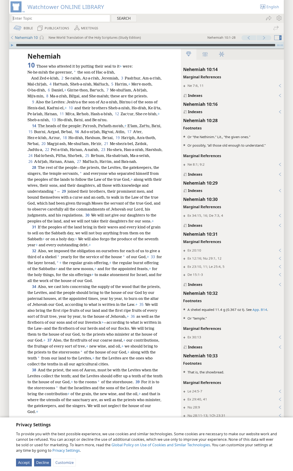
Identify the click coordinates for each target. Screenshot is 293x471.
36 (133, 316)
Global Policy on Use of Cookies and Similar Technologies (160, 444)
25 (87, 155)
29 (64, 191)
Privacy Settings (66, 450)
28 (34, 167)
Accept (24, 462)
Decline (42, 462)
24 (30, 155)
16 (77, 131)
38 (34, 369)
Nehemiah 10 (26, 37)
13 (54, 119)
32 (34, 250)
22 (47, 149)
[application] (146, 45)
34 (34, 286)
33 (153, 256)
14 (34, 125)
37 (49, 340)
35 (141, 304)
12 (117, 113)
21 (106, 143)
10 (71, 107)
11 (62, 113)
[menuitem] (279, 18)
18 (65, 137)
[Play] (12, 45)
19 (118, 137)
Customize (64, 462)
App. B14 (259, 309)
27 (79, 161)
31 (34, 227)
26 (30, 161)
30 (87, 215)
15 (30, 131)
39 (138, 381)
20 (43, 143)
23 (103, 149)
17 (129, 131)
